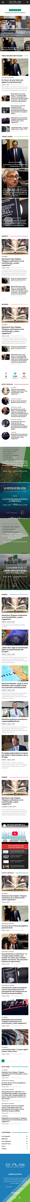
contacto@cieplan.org (19, 1186)
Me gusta (6, 372)
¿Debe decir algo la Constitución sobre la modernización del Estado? (15, 650)
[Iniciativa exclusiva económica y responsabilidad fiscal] (15, 709)
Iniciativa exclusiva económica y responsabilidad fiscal (14, 720)
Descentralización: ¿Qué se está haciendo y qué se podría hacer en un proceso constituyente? (15, 685)
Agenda (4, 621)
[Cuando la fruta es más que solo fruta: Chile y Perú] (15, 572)
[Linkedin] (15, 1198)
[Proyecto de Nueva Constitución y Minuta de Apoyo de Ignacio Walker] (15, 536)
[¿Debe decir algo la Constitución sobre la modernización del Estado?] (15, 637)
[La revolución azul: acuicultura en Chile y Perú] (15, 500)
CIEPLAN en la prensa (8, 77)
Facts (15, 458)
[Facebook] (10, 1198)
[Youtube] (19, 1198)
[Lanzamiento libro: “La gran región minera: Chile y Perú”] (6, 129)
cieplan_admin (6, 84)
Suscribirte (24, 372)
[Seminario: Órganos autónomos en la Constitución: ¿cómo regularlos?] (15, 605)
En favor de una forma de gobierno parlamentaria (12, 81)
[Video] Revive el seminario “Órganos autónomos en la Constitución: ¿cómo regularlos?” (19, 120)
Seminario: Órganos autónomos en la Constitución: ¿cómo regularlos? (14, 617)
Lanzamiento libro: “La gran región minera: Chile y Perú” (19, 128)
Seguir (15, 372)
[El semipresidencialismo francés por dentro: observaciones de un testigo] (15, 743)
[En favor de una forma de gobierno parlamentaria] (12, 44)
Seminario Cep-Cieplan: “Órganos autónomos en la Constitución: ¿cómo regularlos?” (13, 262)
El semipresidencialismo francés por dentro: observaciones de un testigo (15, 755)
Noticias (3, 26)
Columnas (5, 256)
